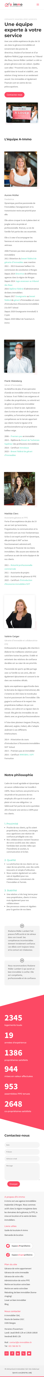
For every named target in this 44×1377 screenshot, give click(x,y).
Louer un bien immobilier (15, 1300)
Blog (6, 1304)
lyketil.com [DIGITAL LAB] (22, 1373)
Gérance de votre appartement (17, 1268)
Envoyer (14, 1183)
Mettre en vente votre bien (16, 1288)
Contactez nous (14, 94)
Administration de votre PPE (17, 1280)
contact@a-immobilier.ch (21, 1342)
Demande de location (13, 1235)
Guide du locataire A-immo (16, 1230)
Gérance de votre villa (13, 1276)
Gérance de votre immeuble (16, 1272)
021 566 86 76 (15, 1346)
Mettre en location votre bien (17, 1284)
